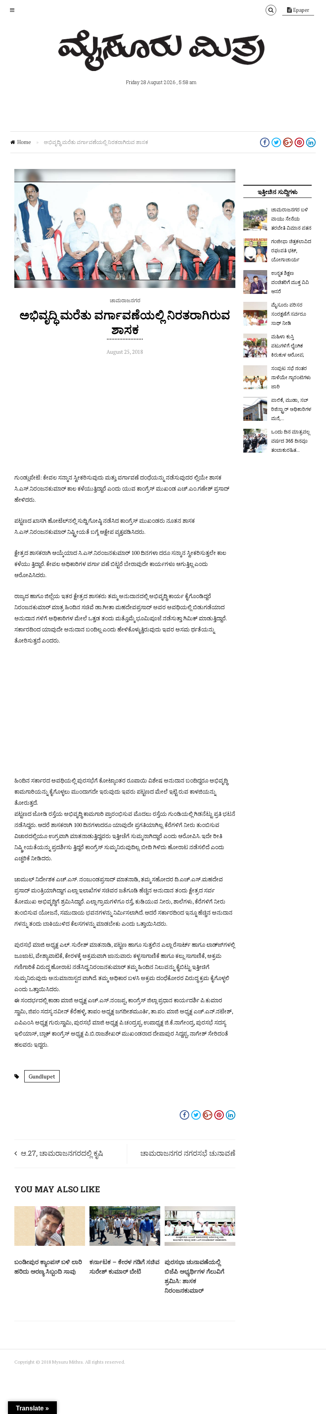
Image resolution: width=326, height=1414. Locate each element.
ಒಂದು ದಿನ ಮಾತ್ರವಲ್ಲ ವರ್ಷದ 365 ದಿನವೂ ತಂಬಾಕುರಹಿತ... (290, 440)
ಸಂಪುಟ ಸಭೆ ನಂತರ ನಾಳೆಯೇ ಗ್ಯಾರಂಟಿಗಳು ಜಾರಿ (291, 377)
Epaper (300, 9)
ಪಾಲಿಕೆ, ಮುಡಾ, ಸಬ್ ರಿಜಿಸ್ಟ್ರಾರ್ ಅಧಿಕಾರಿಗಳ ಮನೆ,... (291, 409)
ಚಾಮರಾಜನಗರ (125, 300)
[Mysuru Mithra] (163, 62)
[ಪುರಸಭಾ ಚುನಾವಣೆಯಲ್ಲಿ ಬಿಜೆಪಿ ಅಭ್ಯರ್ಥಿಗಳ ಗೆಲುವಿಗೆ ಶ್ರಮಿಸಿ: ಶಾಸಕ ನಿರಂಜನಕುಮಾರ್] (200, 1243)
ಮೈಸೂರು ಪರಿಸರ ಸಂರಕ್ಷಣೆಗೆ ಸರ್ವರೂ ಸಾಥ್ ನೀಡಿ (288, 313)
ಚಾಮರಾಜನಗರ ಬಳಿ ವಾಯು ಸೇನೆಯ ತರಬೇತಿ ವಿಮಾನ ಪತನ (291, 218)
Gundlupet (42, 1076)
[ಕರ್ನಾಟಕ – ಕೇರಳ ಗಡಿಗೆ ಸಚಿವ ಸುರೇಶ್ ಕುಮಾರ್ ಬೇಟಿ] (124, 1243)
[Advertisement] (124, 416)
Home (24, 142)
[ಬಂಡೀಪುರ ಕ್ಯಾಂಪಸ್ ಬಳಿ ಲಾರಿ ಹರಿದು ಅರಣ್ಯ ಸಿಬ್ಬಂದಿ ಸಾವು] (49, 1243)
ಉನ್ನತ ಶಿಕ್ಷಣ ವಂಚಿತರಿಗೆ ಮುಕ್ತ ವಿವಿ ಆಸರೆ (290, 282)
